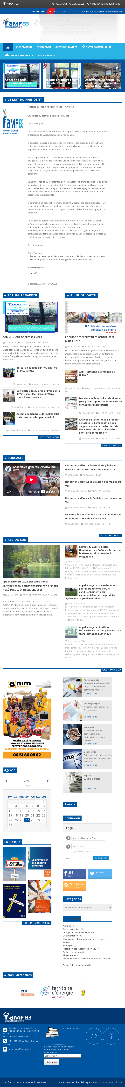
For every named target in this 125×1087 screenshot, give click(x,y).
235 (70, 872)
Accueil (8, 47)
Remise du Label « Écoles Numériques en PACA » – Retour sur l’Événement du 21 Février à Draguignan (100, 551)
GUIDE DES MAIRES (66, 47)
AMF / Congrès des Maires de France (103, 388)
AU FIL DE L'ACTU (83, 295)
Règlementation (70, 955)
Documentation (70, 935)
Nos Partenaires (20, 975)
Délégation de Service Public (77, 932)
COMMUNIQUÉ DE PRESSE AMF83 (22, 337)
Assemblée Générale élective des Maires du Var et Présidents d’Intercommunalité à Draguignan (61, 86)
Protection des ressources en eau (79, 948)
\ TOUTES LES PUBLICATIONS (37, 923)
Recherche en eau (72, 952)
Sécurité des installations (75, 965)
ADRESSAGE (78, 3)
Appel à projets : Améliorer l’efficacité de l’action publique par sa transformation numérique (101, 630)
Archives (67, 925)
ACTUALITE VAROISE (23, 295)
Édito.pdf (32, 273)
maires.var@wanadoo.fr (20, 1049)
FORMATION (43, 47)
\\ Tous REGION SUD (111, 670)
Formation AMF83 (92, 523)
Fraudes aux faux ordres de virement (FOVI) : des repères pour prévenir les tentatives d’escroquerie (101, 401)
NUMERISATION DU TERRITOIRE (105, 3)
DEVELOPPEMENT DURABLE (36, 595)
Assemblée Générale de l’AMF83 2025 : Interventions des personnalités (37, 415)
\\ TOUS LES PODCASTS (111, 535)
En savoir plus (90, 693)
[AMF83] (16, 27)
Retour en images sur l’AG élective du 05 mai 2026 (21, 83)
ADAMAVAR (61, 3)
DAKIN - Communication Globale (106, 1082)
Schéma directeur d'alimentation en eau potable (87, 958)
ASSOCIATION (23, 47)
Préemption (68, 945)
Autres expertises (71, 929)
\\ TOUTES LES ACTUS (49, 437)
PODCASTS (15, 458)
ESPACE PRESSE (46, 55)
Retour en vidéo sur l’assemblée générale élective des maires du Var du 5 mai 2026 (101, 84)
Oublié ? (69, 858)
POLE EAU (71, 919)
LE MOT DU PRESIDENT (25, 99)
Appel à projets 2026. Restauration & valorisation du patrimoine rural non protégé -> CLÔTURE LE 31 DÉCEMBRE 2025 (31, 585)
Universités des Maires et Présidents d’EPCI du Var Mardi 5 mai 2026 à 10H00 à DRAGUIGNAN (38, 394)
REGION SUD (17, 540)
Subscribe (77, 884)
